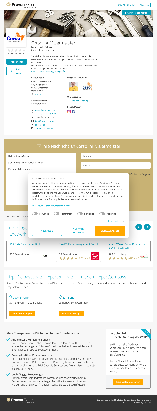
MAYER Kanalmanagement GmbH (78, 244)
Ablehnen (47, 230)
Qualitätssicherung (122, 400)
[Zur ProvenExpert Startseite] (21, 5)
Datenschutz (135, 400)
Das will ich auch (126, 4)
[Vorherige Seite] (138, 227)
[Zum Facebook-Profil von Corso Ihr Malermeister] (74, 113)
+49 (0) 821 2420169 (45, 110)
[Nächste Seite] (147, 227)
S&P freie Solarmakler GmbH (25, 244)
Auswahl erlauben (78, 230)
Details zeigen (114, 220)
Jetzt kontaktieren (137, 12)
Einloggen (144, 5)
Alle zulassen (110, 230)
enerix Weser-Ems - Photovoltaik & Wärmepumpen (128, 245)
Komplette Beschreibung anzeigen (46, 71)
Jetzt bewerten (16, 61)
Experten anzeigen (22, 313)
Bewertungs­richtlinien (105, 400)
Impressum (37, 205)
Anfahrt (38, 94)
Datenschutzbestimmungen (58, 205)
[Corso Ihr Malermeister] (16, 37)
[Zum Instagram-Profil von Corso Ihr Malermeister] (69, 113)
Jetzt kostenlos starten (128, 382)
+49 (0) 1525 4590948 (45, 113)
